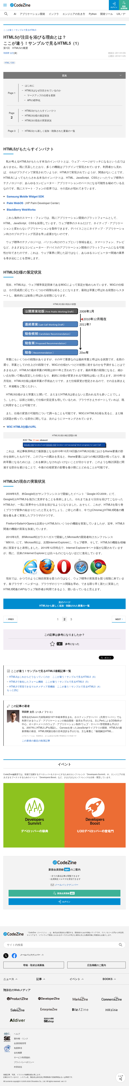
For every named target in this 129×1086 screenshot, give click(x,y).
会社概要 (18, 1052)
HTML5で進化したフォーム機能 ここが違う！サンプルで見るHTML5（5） (49, 681)
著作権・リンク (21, 1038)
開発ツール (106, 14)
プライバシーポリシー (24, 1062)
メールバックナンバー (66, 884)
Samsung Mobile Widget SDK (25, 196)
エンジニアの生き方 (73, 14)
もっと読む (13, 690)
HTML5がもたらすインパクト (40, 110)
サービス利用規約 (22, 1057)
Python (93, 14)
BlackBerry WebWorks (21, 210)
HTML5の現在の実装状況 (38, 120)
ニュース (8, 979)
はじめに (29, 85)
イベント (75, 979)
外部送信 (18, 1066)
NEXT (118, 619)
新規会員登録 (65, 893)
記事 (39, 979)
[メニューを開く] (5, 5)
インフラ (54, 14)
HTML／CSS (9, 63)
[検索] (6, 14)
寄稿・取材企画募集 (33, 965)
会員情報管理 (20, 1043)
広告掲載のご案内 (96, 965)
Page (11, 93)
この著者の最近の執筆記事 (36, 740)
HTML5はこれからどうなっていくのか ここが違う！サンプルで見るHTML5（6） (53, 676)
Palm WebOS (15, 203)
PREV (11, 619)
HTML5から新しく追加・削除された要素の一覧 (50, 130)
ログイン (66, 901)
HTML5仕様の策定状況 (37, 115)
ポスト (107, 657)
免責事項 (18, 1047)
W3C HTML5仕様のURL (21, 427)
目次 (64, 75)
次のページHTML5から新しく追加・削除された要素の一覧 (64, 603)
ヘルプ (17, 1033)
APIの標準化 (33, 100)
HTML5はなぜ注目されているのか (43, 90)
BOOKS (108, 979)
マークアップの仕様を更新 (41, 95)
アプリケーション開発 (32, 14)
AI (15, 14)
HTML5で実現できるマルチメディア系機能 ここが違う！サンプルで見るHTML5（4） (55, 686)
